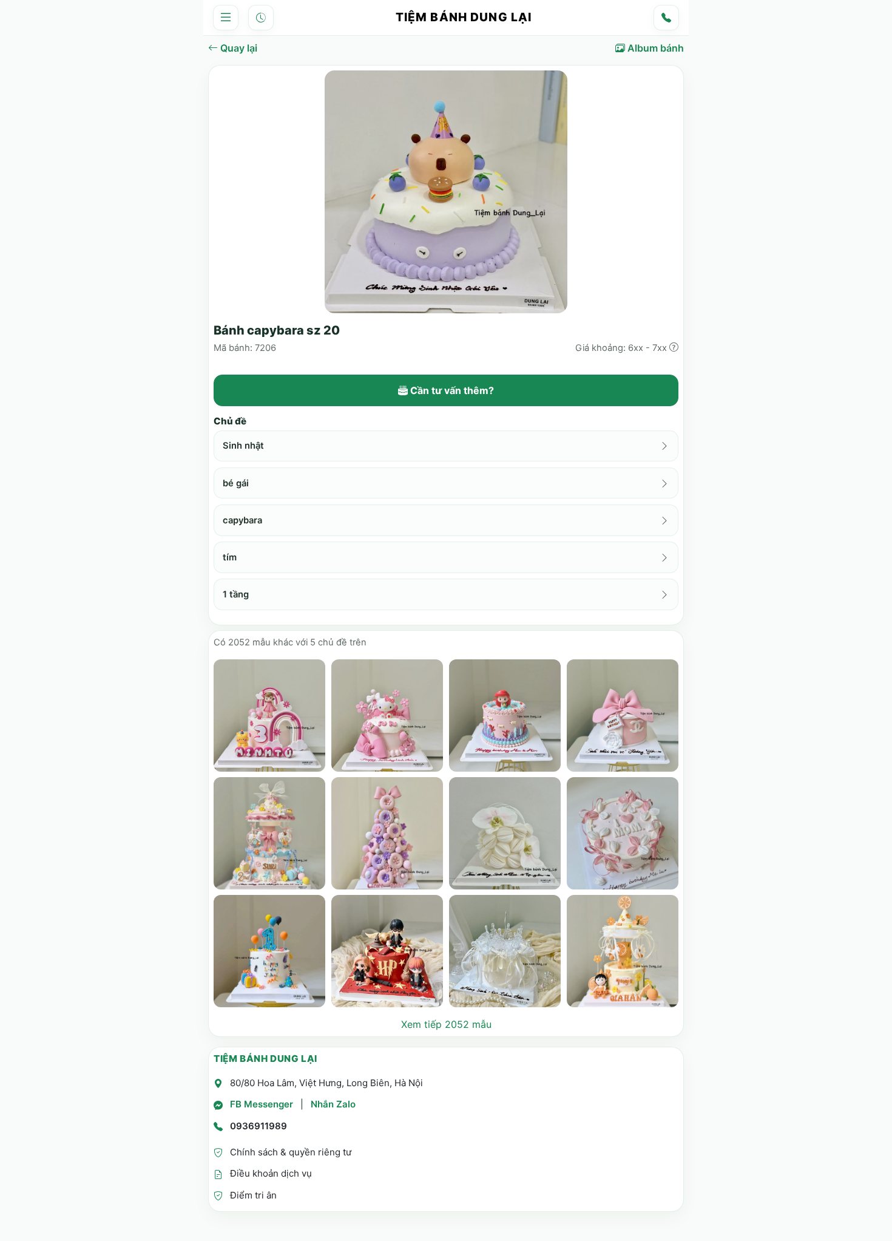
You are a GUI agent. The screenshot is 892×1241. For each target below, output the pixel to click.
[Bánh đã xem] (261, 17)
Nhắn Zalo (333, 1104)
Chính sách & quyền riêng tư (290, 1152)
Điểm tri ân (253, 1195)
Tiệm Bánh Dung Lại (464, 17)
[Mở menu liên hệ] (666, 17)
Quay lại (237, 48)
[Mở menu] (225, 17)
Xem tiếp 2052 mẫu (446, 1024)
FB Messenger (261, 1104)
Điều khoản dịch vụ (271, 1173)
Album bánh (654, 48)
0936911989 (258, 1126)
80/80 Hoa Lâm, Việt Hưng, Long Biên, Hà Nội (326, 1083)
